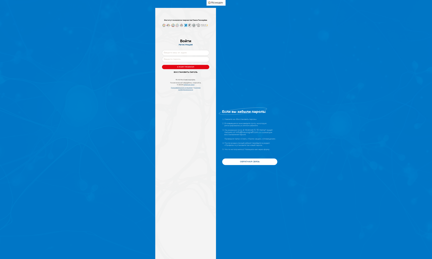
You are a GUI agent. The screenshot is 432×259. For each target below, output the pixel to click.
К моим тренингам (185, 67)
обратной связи (189, 84)
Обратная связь (250, 162)
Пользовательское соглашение (181, 88)
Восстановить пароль (186, 72)
